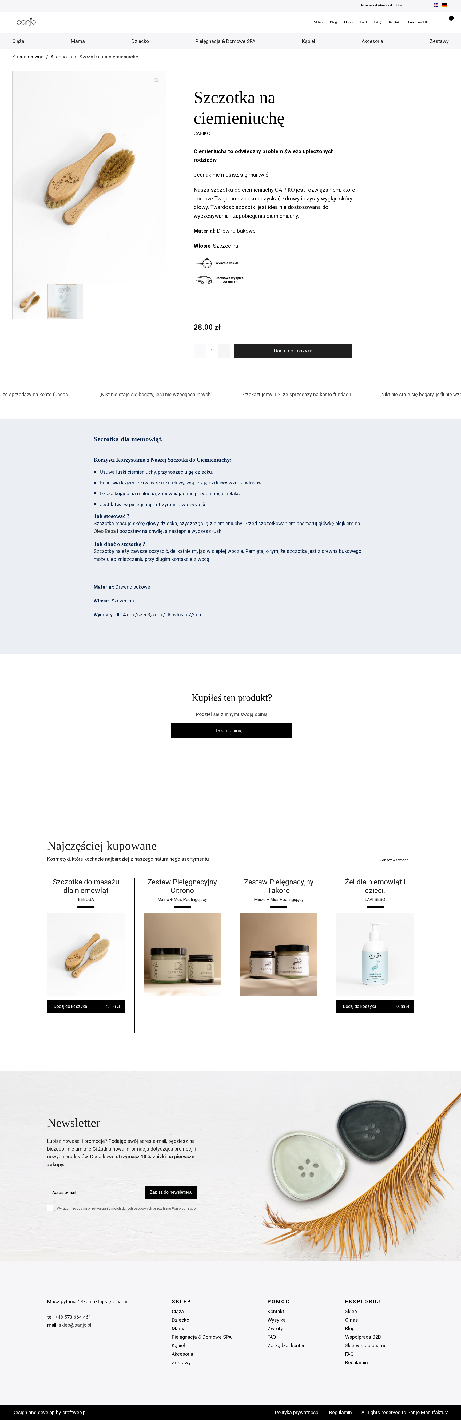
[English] (436, 5)
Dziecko (140, 41)
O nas (348, 22)
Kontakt (395, 22)
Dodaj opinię (229, 730)
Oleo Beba (105, 531)
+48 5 (60, 1317)
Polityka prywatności (297, 1412)
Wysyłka (277, 1320)
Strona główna (27, 56)
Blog (333, 22)
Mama (78, 41)
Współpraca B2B (363, 1337)
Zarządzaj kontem (287, 1345)
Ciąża (18, 41)
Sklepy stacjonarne (366, 1345)
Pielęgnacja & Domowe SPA (225, 41)
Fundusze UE (418, 22)
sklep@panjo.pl (75, 1325)
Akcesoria (372, 41)
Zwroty (275, 1328)
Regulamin (356, 1362)
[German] (444, 5)
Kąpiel (308, 41)
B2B (363, 22)
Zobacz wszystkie (394, 860)
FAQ (377, 22)
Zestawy (439, 41)
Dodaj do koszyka (293, 350)
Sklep (318, 22)
